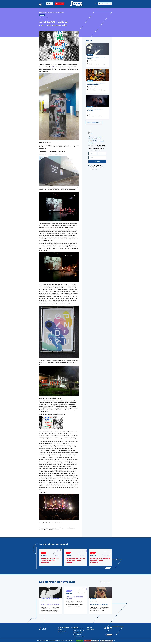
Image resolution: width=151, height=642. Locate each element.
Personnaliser (95, 640)
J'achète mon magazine (105, 3)
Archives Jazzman (77, 634)
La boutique (89, 627)
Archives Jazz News (77, 632)
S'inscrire (97, 161)
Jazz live (49, 12)
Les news (44, 12)
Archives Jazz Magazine (78, 630)
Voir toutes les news (105, 582)
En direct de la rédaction (63, 627)
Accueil (40, 12)
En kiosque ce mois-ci (78, 628)
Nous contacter (90, 629)
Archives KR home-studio (79, 636)
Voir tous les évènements (93, 122)
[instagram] (105, 628)
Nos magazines (74, 627)
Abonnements (59, 3)
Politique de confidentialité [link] (106, 640)
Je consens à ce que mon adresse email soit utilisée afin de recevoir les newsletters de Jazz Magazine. (97, 167)
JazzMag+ (49, 3)
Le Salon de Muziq (62, 631)
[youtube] (108, 628)
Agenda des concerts (63, 632)
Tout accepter (79, 640)
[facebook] (111, 628)
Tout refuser (87, 640)
